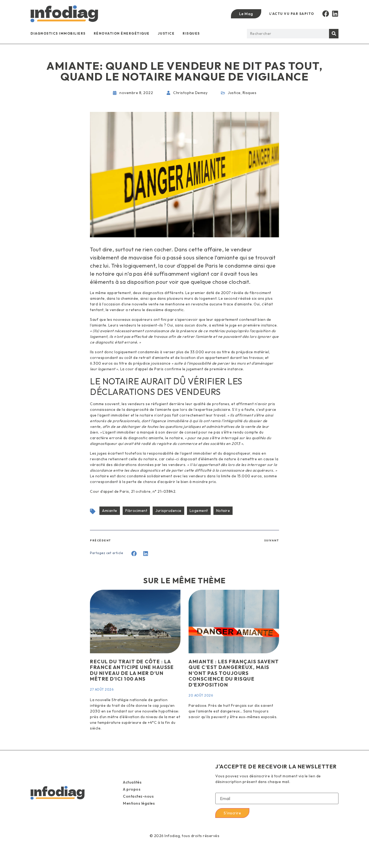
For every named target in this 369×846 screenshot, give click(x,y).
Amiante (109, 510)
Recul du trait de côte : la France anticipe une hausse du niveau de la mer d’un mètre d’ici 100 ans (132, 670)
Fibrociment (136, 510)
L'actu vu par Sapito (291, 14)
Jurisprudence (168, 510)
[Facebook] (325, 13)
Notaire (223, 510)
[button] (134, 554)
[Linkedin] (335, 13)
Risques (191, 33)
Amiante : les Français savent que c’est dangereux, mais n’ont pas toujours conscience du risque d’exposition (234, 673)
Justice (166, 33)
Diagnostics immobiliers (58, 33)
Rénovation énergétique (122, 33)
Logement (199, 510)
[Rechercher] (333, 33)
